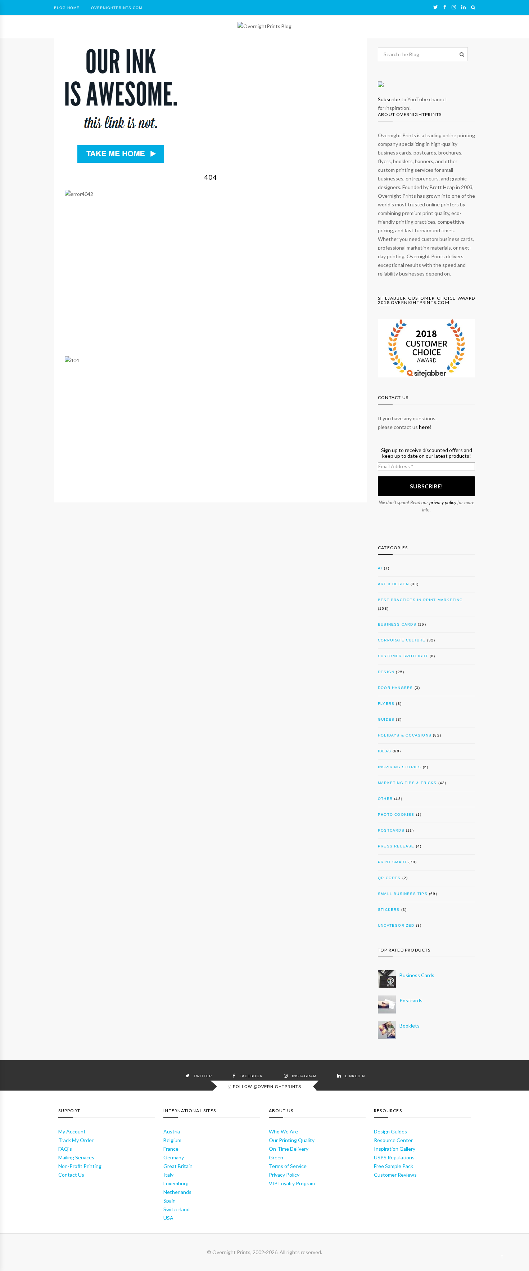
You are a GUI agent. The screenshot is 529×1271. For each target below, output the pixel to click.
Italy (168, 1175)
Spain (169, 1201)
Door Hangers (395, 688)
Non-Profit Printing (79, 1166)
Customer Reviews (395, 1175)
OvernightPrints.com (116, 8)
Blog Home (67, 8)
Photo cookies (396, 814)
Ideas (384, 751)
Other (385, 799)
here (424, 427)
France (170, 1149)
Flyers (386, 704)
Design (386, 672)
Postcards (391, 830)
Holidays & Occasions (404, 735)
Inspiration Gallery (394, 1149)
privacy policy (442, 502)
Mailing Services (76, 1157)
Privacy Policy (284, 1175)
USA (168, 1218)
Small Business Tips (403, 894)
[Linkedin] (463, 7)
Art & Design (393, 584)
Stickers (389, 910)
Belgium (172, 1140)
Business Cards (397, 624)
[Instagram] (454, 7)
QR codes (389, 878)
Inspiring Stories (399, 767)
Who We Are (283, 1131)
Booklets (409, 1025)
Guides (386, 719)
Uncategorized (396, 925)
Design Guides (390, 1131)
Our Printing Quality (292, 1140)
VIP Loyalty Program (292, 1183)
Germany (173, 1157)
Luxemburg (176, 1183)
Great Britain (178, 1166)
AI (380, 568)
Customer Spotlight (403, 656)
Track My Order (76, 1140)
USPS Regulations (394, 1157)
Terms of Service (288, 1166)
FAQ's (65, 1149)
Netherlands (177, 1192)
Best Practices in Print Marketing (420, 600)
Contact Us (71, 1175)
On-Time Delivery (288, 1149)
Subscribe (389, 99)
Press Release (396, 846)
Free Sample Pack (393, 1166)
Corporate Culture (401, 640)
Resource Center (393, 1140)
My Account (72, 1131)
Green (276, 1157)
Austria (171, 1131)
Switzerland (176, 1209)
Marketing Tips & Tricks (407, 783)
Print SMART (392, 862)
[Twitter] (435, 7)
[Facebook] (444, 7)
